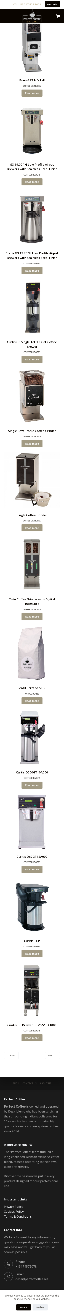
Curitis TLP (32, 941)
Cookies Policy (14, 1211)
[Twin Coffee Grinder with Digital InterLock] (32, 565)
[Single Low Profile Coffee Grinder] (32, 396)
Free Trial (52, 4)
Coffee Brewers (31, 174)
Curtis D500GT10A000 (32, 772)
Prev (12, 1055)
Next (51, 1055)
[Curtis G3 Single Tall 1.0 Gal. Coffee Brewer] (32, 307)
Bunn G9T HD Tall (32, 80)
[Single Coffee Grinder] (32, 480)
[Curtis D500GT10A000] (32, 738)
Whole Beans (32, 693)
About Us (45, 1083)
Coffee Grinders (32, 85)
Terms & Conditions (18, 1216)
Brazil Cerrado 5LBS (32, 688)
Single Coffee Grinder (32, 515)
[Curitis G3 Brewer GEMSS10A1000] (32, 990)
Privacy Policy (13, 1207)
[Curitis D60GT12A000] (32, 822)
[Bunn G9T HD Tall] (32, 46)
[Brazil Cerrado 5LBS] (32, 653)
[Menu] (5, 15)
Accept (23, 1307)
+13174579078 (26, 1266)
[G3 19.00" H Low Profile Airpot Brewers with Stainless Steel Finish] (32, 130)
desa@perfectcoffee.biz (31, 1279)
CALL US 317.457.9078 (27, 4)
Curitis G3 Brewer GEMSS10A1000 (32, 1025)
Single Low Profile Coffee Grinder (32, 431)
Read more (32, 93)
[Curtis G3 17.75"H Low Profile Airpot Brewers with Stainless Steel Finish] (32, 219)
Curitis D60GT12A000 (32, 857)
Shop (16, 1083)
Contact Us (29, 1083)
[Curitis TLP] (32, 906)
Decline (40, 1307)
